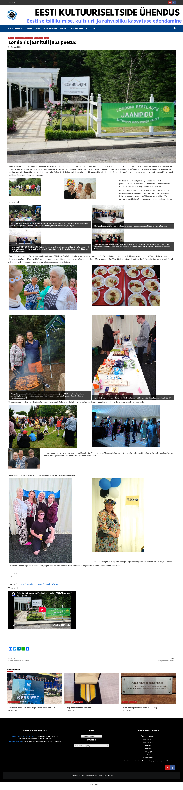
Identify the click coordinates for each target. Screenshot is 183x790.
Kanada (17, 702)
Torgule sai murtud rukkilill (78, 707)
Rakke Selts (133, 702)
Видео (29, 28)
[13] (25, 187)
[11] (25, 216)
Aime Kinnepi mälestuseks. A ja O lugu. (141, 707)
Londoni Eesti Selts (21, 38)
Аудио (38, 28)
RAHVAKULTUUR (15, 741)
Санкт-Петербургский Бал (18, 659)
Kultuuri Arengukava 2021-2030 (24, 736)
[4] (108, 239)
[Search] (175, 28)
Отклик (11, 38)
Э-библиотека (77, 28)
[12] (43, 287)
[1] (118, 515)
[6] (37, 357)
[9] (124, 357)
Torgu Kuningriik (77, 702)
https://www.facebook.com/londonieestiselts (39, 584)
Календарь (148, 751)
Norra (30, 38)
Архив (148, 755)
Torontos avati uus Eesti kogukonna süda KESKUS (31, 707)
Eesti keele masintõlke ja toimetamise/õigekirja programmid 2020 (148, 761)
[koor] (108, 216)
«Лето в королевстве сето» (163, 659)
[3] (126, 426)
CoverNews (98, 775)
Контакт (63, 28)
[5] (25, 241)
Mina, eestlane (50, 28)
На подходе (147, 739)
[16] (126, 285)
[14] (80, 188)
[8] (40, 521)
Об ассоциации (13, 28)
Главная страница (148, 736)
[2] (43, 426)
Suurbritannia (38, 38)
